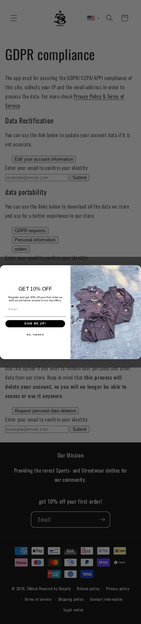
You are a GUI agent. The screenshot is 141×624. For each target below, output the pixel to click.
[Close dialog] (137, 269)
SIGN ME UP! (35, 323)
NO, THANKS (35, 334)
